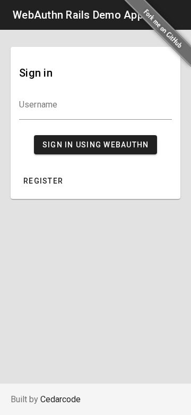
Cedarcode (60, 399)
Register (43, 181)
